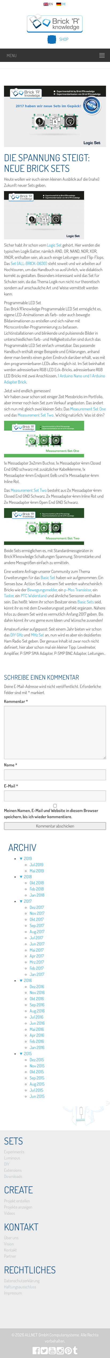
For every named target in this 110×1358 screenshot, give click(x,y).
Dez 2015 (37, 1059)
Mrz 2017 (37, 962)
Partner (10, 1256)
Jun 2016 (37, 1023)
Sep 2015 (37, 1077)
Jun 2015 (37, 1096)
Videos (9, 1213)
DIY (6, 1164)
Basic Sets (85, 601)
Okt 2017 (37, 919)
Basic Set (47, 577)
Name (10, 764)
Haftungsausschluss (20, 1286)
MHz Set (37, 635)
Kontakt (10, 1250)
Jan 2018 (37, 895)
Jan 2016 (37, 1047)
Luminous (12, 1158)
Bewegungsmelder (42, 589)
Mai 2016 (37, 1029)
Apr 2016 (37, 1035)
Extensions (13, 1170)
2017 (28, 901)
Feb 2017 (37, 968)
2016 (28, 980)
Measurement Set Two (36, 415)
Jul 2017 (36, 937)
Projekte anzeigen (18, 1207)
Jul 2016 (36, 1017)
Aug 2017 (37, 931)
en (51, 4)
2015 (28, 1053)
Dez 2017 (37, 907)
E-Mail (11, 786)
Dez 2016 (37, 986)
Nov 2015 (37, 1065)
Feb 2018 (37, 889)
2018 (28, 876)
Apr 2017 (37, 956)
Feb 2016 (37, 1041)
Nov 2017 (37, 913)
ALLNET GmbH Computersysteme (52, 1334)
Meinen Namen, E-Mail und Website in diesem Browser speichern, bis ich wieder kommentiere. (51, 813)
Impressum (13, 1293)
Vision (9, 1243)
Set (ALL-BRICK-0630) (29, 263)
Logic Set (54, 245)
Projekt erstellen (17, 1200)
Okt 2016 (37, 998)
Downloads (13, 1176)
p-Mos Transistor (77, 589)
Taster (9, 595)
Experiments (14, 1151)
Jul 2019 (36, 864)
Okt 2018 (37, 882)
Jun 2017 (37, 944)
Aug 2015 (37, 1084)
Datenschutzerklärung (22, 1280)
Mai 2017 (37, 950)
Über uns (11, 1237)
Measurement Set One (88, 408)
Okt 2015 (37, 1071)
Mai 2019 (37, 870)
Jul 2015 (36, 1090)
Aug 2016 (37, 1010)
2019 (28, 858)
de (64, 4)
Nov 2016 (37, 992)
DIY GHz (16, 635)
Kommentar (16, 701)
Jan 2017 (37, 974)
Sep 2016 (37, 1004)
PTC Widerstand (34, 595)
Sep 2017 (37, 925)
